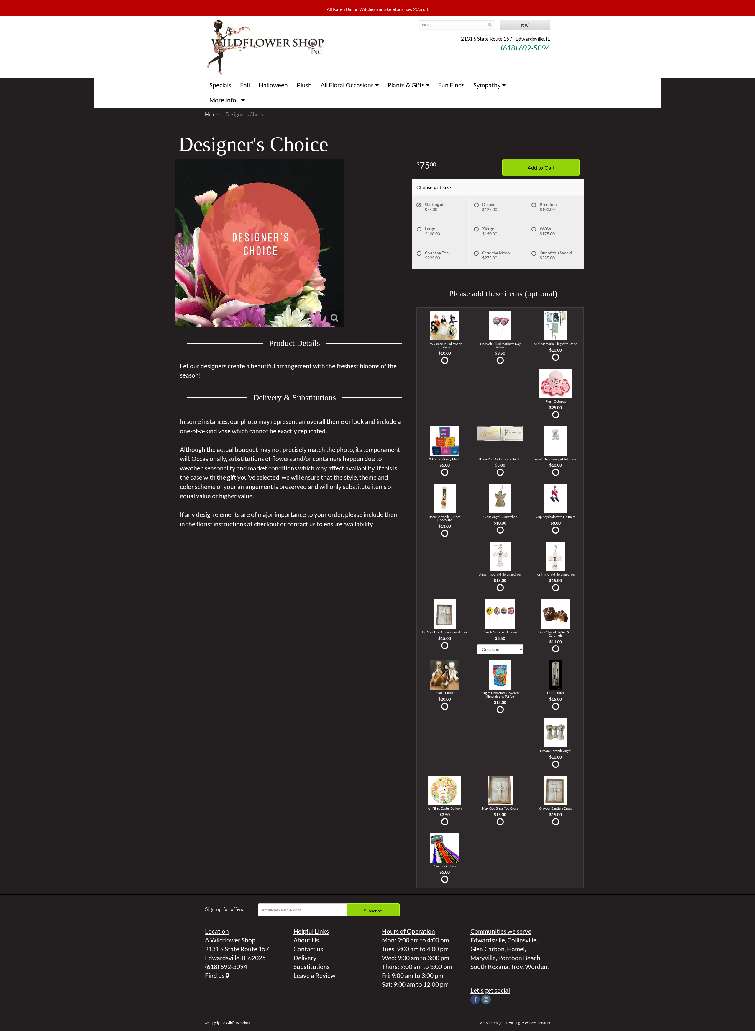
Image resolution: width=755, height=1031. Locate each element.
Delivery (304, 957)
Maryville (483, 957)
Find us (215, 975)
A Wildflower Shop (265, 46)
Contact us (308, 948)
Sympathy (487, 85)
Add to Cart (541, 168)
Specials (220, 85)
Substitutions (311, 966)
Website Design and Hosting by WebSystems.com (515, 1023)
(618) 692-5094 (525, 48)
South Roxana (489, 966)
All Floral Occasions (347, 85)
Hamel (516, 948)
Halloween (273, 85)
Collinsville (521, 940)
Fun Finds (451, 85)
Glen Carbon (487, 948)
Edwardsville (487, 940)
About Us (306, 940)
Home (211, 114)
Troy (517, 966)
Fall (245, 85)
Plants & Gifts (406, 85)
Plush (304, 85)
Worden (536, 966)
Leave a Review (314, 975)
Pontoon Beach (519, 957)
